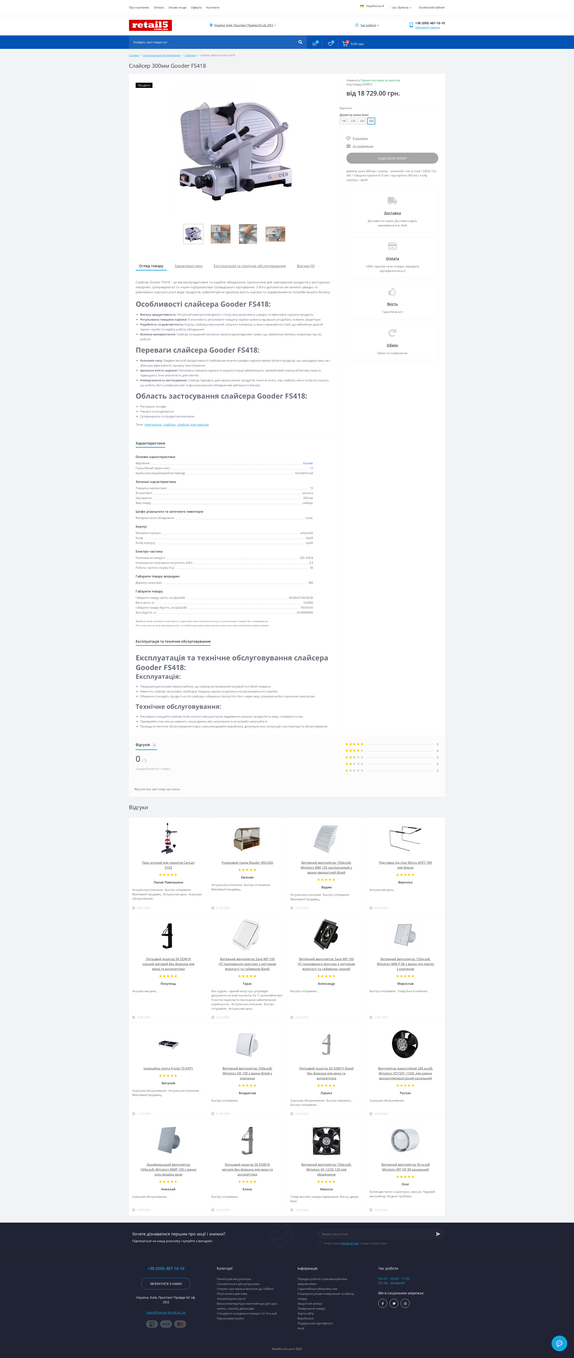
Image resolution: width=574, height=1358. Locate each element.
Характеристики (188, 265)
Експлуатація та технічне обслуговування (250, 265)
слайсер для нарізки (193, 424)
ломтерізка (152, 424)
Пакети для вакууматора (234, 1279)
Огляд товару (151, 265)
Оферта (196, 7)
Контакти (212, 7)
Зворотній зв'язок (310, 1304)
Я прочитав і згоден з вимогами (355, 1243)
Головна (134, 55)
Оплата (159, 7)
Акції (301, 1328)
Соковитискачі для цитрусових (238, 1284)
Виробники (305, 1318)
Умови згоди (177, 7)
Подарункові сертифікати (315, 1323)
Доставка (392, 212)
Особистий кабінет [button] (432, 7)
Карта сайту (306, 1313)
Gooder (308, 463)
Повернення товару (311, 1308)
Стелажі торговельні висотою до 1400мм (245, 1289)
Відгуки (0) (306, 265)
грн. (400, 7)
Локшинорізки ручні (231, 1299)
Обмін (392, 345)
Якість (392, 304)
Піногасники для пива (232, 1294)
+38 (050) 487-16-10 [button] (166, 1268)
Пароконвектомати (230, 1318)
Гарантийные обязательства (317, 1289)
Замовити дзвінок (427, 27)
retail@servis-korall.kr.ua (166, 1312)
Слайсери (190, 55)
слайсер (169, 424)
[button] (244, 25)
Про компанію (139, 7)
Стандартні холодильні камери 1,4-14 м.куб (247, 1313)
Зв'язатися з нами (166, 1284)
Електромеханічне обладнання (161, 55)
